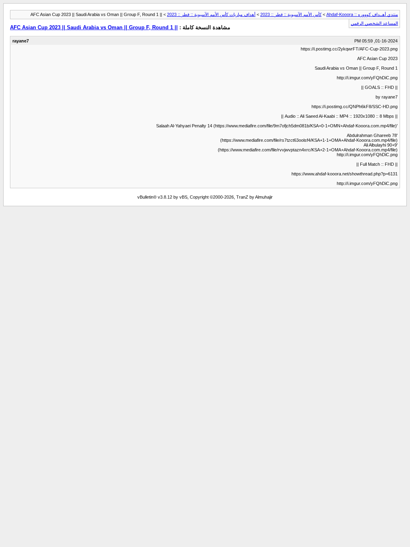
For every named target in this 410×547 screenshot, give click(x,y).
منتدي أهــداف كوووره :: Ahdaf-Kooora (362, 14)
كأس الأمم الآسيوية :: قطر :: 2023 (291, 14)
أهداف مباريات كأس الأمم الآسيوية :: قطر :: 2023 (211, 14)
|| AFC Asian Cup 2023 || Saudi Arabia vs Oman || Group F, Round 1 (94, 27)
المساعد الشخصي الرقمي (374, 23)
